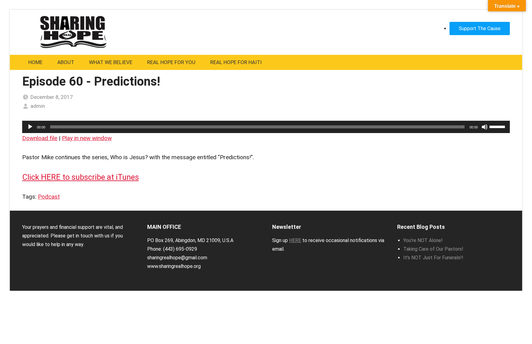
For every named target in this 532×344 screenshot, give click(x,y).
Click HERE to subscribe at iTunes (80, 177)
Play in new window (87, 138)
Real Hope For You (171, 62)
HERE (295, 240)
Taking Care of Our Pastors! (433, 249)
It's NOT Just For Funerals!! (433, 258)
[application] (266, 127)
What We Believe (110, 62)
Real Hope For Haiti (236, 62)
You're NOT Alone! (423, 240)
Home (35, 62)
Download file (39, 138)
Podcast (49, 196)
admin (37, 106)
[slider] (498, 126)
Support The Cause (480, 28)
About (65, 62)
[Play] (30, 127)
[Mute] (485, 127)
